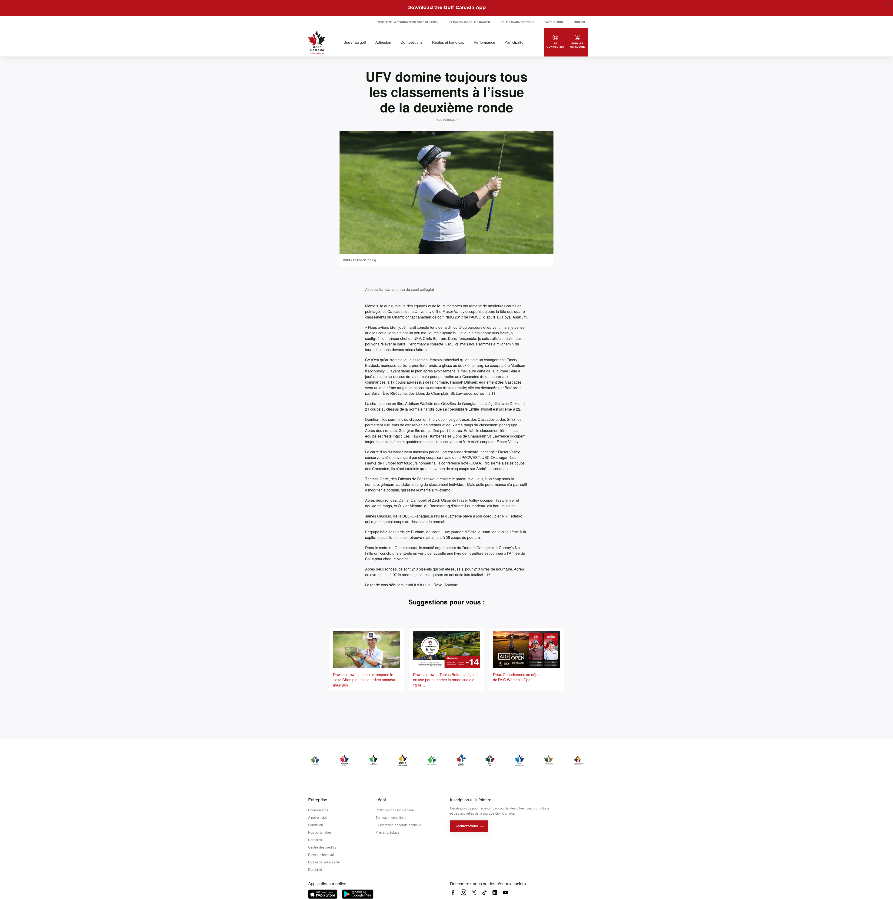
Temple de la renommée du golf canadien (407, 22)
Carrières (315, 839)
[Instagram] (463, 892)
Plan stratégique (388, 832)
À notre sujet (317, 817)
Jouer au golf (355, 42)
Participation (514, 42)
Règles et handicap (448, 42)
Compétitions (411, 42)
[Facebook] (453, 892)
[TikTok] (484, 892)
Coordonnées (318, 810)
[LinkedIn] (495, 892)
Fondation (315, 825)
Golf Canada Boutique (517, 22)
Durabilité (315, 869)
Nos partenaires (320, 832)
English (579, 22)
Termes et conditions (391, 817)
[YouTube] (505, 892)
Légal (381, 799)
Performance (484, 42)
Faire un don (554, 22)
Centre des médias (322, 847)
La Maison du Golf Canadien (469, 22)
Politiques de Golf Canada (395, 810)
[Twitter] (474, 892)
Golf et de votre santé (324, 862)
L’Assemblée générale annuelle (398, 825)
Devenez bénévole (322, 854)
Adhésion (383, 42)
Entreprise (317, 799)
